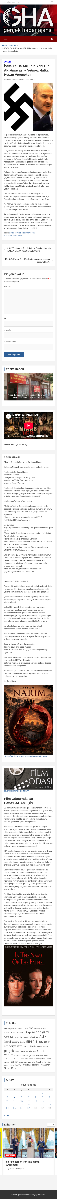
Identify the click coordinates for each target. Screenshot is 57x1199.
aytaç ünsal (34, 1037)
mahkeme (23, 1062)
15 (42, 1101)
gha (19, 79)
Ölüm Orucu (11, 1068)
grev (34, 1051)
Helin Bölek (24, 1059)
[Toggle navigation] (5, 39)
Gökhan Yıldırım (21, 1056)
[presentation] (49, 1124)
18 (14, 1104)
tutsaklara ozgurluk (31, 1065)
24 (7, 1108)
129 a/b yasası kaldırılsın (13, 1028)
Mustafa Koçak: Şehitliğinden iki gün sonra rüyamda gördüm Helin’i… (27, 260)
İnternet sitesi (10, 341)
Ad (5, 318)
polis (44, 1062)
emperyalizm (13, 1046)
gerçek (9, 1051)
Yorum (7, 286)
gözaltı (32, 1055)
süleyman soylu (28, 233)
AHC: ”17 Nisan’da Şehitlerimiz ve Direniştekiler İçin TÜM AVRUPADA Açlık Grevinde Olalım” (29, 249)
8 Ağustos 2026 (12, 1168)
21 (35, 1104)
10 (7, 1101)
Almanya (8, 1036)
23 (50, 1104)
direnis (22, 1042)
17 (7, 1104)
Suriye (12, 1065)
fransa (39, 1047)
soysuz (18, 233)
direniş (31, 1041)
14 (35, 1101)
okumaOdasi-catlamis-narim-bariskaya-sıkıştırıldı (25, 756)
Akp (28, 1032)
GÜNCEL (7, 62)
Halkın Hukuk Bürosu (11, 1059)
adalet (6, 1032)
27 (28, 1108)
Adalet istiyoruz (17, 1032)
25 (14, 1108)
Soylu (11, 233)
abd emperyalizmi (40, 1028)
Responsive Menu (52, 2)
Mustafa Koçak (34, 1062)
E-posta (7, 330)
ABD (31, 1028)
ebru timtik (44, 1041)
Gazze (45, 1047)
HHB (31, 1059)
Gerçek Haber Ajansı (21, 1051)
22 (42, 1104)
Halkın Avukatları (42, 1056)
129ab (26, 1028)
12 (21, 1101)
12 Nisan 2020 (10, 79)
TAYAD (18, 1065)
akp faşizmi (40, 1032)
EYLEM (26, 1047)
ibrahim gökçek (40, 1059)
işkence (6, 1062)
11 (14, 1101)
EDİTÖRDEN (10, 1155)
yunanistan (45, 1065)
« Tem (6, 1115)
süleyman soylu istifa (13, 235)
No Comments (28, 79)
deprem (15, 1042)
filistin (32, 1046)
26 (21, 1108)
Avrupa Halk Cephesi (21, 1037)
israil (49, 1059)
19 (21, 1104)
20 (28, 1104)
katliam (14, 1062)
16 (50, 1101)
